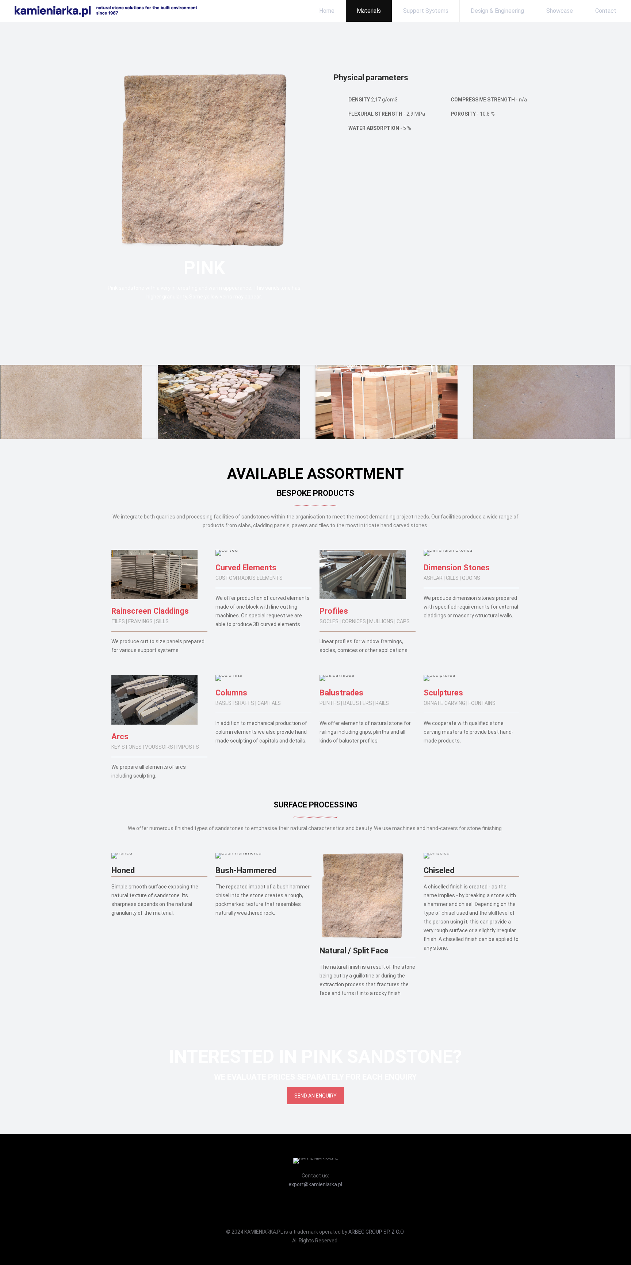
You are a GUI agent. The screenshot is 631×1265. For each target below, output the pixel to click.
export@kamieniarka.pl (315, 1184)
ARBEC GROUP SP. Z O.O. (376, 1232)
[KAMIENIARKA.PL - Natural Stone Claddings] (98, 11)
